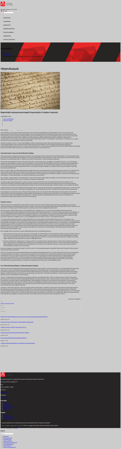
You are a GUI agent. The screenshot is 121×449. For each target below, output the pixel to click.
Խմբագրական (7, 17)
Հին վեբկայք (7, 408)
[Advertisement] (40, 356)
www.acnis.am (4, 397)
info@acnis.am (4, 392)
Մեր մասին (6, 405)
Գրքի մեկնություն (8, 32)
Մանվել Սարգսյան (8, 418)
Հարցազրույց (7, 35)
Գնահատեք (4, 130)
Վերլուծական (7, 21)
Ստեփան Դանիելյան (5, 303)
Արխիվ (5, 409)
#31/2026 (5, 415)
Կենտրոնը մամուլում (9, 39)
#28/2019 (12, 303)
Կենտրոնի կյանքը (8, 406)
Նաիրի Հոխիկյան (8, 417)
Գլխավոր (6, 53)
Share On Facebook (8, 119)
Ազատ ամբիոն (7, 25)
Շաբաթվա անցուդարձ (9, 28)
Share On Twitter (7, 120)
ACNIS (16, 428)
